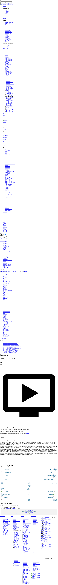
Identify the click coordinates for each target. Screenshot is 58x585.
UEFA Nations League (7, 265)
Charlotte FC (8, 85)
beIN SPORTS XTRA (9, 181)
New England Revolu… (10, 84)
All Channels (5, 212)
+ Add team (5, 243)
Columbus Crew (17, 547)
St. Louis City (16, 554)
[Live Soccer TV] (3, 0)
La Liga (6, 34)
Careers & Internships (37, 558)
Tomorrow (7, 11)
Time (7, 236)
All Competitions (6, 48)
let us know (28, 433)
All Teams (4, 113)
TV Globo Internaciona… (9, 171)
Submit (13, 505)
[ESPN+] (25, 271)
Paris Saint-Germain (8, 73)
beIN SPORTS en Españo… (10, 164)
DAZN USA (7, 168)
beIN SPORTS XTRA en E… (10, 182)
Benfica (6, 69)
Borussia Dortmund (8, 72)
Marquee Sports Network (7, 321)
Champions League (8, 29)
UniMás (6, 175)
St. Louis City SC (9, 102)
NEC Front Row (8, 199)
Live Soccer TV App (37, 553)
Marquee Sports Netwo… (26, 568)
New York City (16, 538)
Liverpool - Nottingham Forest (45, 522)
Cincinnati (15, 537)
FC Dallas (7, 101)
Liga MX (6, 46)
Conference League (8, 32)
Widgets (34, 554)
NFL (37, 569)
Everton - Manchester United (44, 540)
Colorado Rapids (9, 103)
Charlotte (15, 536)
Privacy (34, 556)
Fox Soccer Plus (8, 156)
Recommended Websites (36, 563)
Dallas (15, 553)
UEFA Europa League (7, 264)
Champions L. (5, 216)
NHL (39, 569)
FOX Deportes (7, 173)
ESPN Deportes (8, 157)
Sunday (6, 13)
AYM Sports (7, 180)
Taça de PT (5, 230)
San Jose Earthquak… (10, 100)
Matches (4, 6)
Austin (15, 564)
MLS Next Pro (7, 197)
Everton (6, 61)
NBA (34, 569)
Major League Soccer (9, 22)
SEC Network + (8, 203)
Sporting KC (16, 565)
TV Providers (33, 516)
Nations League (8, 31)
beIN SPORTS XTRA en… (25, 554)
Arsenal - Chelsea (47, 542)
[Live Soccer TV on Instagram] (46, 549)
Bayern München (8, 71)
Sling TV (35, 518)
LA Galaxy (8, 108)
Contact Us (35, 566)
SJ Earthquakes (16, 552)
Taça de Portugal (8, 39)
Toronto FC (8, 90)
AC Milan (7, 67)
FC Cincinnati (8, 86)
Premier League (8, 33)
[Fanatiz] (21, 271)
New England (16, 535)
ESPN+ (6, 159)
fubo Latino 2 (7, 192)
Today (6, 10)
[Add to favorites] (1, 362)
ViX (6, 207)
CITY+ (6, 186)
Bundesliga (7, 36)
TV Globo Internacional (7, 297)
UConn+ (6, 206)
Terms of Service (15, 508)
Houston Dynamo (9, 98)
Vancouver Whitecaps (15, 549)
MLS (4, 222)
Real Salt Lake (8, 104)
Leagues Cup (7, 45)
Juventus (6, 65)
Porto (6, 70)
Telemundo (7, 170)
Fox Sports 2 (7, 160)
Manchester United (8, 59)
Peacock (6, 176)
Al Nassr (6, 75)
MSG (6, 198)
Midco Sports (7, 195)
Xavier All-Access (8, 209)
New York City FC (9, 87)
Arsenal (6, 55)
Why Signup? (17, 505)
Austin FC (8, 110)
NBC (6, 153)
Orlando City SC (9, 89)
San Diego (16, 560)
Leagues (4, 18)
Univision (6, 174)
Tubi (3, 331)
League (3, 236)
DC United (8, 91)
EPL (3, 224)
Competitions (3, 251)
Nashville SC (8, 81)
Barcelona (7, 62)
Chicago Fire (8, 83)
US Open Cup (7, 23)
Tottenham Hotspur (8, 60)
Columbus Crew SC (9, 95)
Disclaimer (35, 557)
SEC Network (7, 202)
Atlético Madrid (8, 64)
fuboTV (6, 165)
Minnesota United (17, 559)
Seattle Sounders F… (10, 109)
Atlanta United (16, 543)
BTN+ (6, 183)
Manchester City (8, 58)
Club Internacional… (9, 82)
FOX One (7, 190)
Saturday (6, 12)
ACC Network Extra (8, 177)
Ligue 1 (6, 37)
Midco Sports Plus (8, 196)
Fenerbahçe (7, 74)
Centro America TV (8, 185)
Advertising (35, 555)
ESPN (6, 152)
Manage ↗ (5, 241)
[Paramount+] (16, 271)
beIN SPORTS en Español (7, 290)
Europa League (7, 30)
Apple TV (4, 288)
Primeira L (5, 229)
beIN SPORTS (7, 150)
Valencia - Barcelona (47, 541)
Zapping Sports (7, 210)
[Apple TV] (11, 271)
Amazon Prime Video (9, 178)
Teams (4, 50)
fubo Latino (7, 191)
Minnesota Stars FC (9, 106)
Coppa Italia (7, 41)
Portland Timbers (9, 105)
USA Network (7, 167)
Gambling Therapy (50, 550)
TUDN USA (7, 166)
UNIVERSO (7, 172)
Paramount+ (7, 163)
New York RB (16, 539)
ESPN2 (6, 155)
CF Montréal (8, 94)
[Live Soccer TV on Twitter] (46, 547)
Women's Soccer (36, 552)
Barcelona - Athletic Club (45, 518)
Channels (4, 115)
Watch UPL (7, 208)
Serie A (6, 35)
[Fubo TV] (2, 271)
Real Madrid (7, 63)
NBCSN (6, 169)
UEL (4, 217)
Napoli (6, 68)
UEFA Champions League (7, 260)
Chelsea (6, 56)
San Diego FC (8, 107)
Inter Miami (16, 533)
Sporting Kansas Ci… (10, 111)
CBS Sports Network (9, 154)
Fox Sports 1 (7, 158)
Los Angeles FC (9, 99)
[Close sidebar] (0, 354)
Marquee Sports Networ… (9, 194)
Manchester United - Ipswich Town (45, 528)
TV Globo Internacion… (25, 541)
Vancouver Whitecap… (10, 97)
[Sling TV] (7, 271)
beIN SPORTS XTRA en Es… (8, 309)
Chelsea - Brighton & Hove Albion (46, 524)
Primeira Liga (7, 38)
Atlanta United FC (9, 92)
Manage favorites (4, 238)
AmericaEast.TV (8, 179)
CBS (6, 151)
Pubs (34, 561)
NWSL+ (6, 200)
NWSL (6, 24)
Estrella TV (7, 187)
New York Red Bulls (9, 88)
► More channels (3, 338)
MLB (34, 570)
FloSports (6, 189)
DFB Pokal (7, 40)
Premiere (6, 201)
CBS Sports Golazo (8, 184)
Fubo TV (35, 519)
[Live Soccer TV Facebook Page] (46, 545)
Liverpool (6, 57)
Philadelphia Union (9, 93)
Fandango (7, 188)
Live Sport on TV (36, 568)
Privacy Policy (7, 508)
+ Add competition (6, 253)
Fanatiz (6, 149)
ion (5, 193)
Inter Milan (7, 66)
